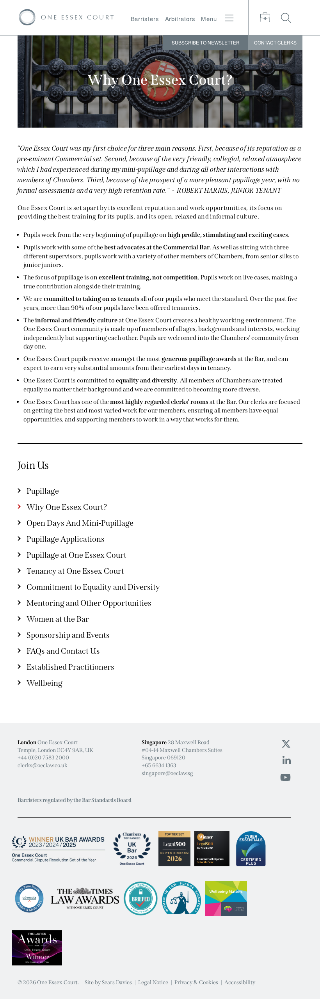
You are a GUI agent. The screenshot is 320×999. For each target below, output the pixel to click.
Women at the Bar (58, 619)
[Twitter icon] (286, 744)
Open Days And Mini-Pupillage (80, 523)
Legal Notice (153, 982)
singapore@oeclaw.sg (167, 773)
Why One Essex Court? (67, 507)
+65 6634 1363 (159, 765)
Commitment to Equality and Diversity (93, 587)
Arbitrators (180, 18)
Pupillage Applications (66, 539)
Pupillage (43, 491)
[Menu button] (229, 18)
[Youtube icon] (285, 777)
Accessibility (239, 982)
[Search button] (286, 17)
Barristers (145, 18)
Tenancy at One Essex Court (75, 571)
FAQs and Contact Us (63, 651)
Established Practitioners (70, 667)
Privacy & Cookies (196, 982)
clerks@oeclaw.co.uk (43, 765)
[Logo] (66, 17)
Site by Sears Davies (108, 982)
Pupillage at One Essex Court (76, 555)
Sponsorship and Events (68, 635)
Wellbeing (44, 683)
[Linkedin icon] (287, 760)
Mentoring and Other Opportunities (89, 603)
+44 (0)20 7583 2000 (43, 757)
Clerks (275, 42)
